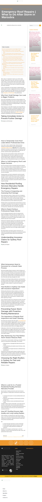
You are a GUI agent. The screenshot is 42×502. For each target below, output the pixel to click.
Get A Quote (18, 463)
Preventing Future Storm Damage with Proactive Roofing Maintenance (12, 64)
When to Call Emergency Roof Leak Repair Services (12, 53)
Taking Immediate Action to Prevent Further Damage (11, 50)
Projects (4, 495)
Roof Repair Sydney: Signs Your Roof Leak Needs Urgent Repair (35, 84)
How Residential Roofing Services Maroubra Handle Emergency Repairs (13, 55)
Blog (17, 469)
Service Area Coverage (18, 460)
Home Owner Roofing (18, 452)
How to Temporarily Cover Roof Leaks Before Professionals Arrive (13, 52)
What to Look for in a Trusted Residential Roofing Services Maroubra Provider (13, 72)
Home (4, 488)
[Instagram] (11, 443)
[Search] (40, 25)
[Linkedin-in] (31, 443)
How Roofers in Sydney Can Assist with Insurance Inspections (13, 62)
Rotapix (35, 476)
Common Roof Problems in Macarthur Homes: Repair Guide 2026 (35, 118)
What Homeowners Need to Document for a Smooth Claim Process (13, 61)
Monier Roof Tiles (19, 465)
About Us (5, 491)
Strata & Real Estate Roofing (20, 454)
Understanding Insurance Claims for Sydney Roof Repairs (12, 59)
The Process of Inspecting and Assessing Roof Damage (12, 56)
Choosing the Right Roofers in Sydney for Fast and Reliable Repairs (12, 70)
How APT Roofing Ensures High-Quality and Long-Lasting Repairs (13, 74)
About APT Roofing (20, 457)
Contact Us (5, 497)
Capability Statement (18, 467)
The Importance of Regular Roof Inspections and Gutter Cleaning (12, 66)
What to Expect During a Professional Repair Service (12, 57)
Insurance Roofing (19, 456)
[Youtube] (26, 443)
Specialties (5, 493)
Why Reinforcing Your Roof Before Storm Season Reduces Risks (13, 68)
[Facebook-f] (21, 443)
